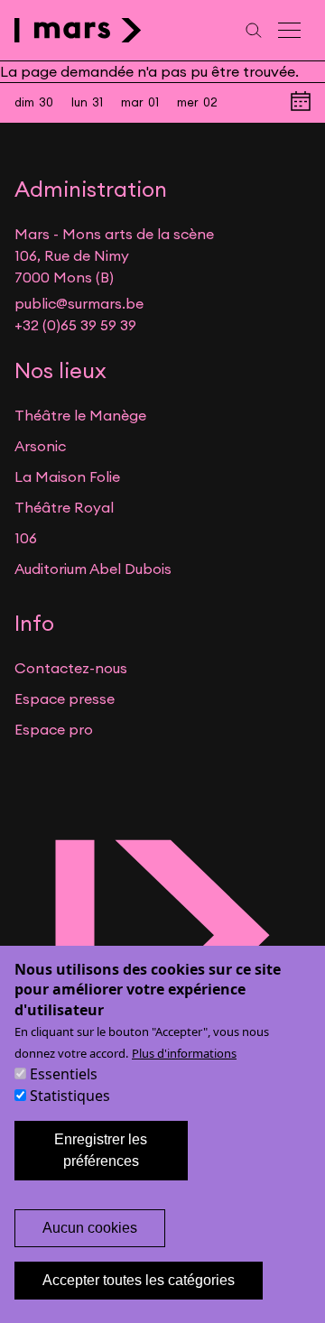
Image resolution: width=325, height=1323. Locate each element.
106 (25, 538)
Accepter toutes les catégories (138, 1280)
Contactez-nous (70, 668)
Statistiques (70, 1096)
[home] (78, 30)
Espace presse (64, 698)
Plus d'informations (184, 1053)
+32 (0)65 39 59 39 (75, 325)
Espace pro (53, 729)
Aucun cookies (89, 1227)
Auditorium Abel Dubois (93, 569)
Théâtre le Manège (80, 415)
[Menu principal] (291, 30)
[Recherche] (254, 30)
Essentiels (64, 1074)
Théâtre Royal (64, 507)
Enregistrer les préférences (100, 1150)
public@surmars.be (79, 303)
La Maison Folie (67, 476)
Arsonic (40, 446)
